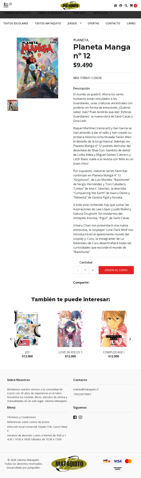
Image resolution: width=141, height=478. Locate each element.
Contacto (113, 23)
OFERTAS (93, 23)
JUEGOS (72, 23)
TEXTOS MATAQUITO (48, 23)
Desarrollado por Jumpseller (23, 467)
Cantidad (85, 262)
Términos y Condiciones (21, 417)
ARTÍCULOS (101, 13)
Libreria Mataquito (17, 13)
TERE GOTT (80, 13)
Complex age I (113, 352)
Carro (131, 23)
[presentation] (11, 339)
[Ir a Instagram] (10, 4)
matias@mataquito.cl (85, 389)
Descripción (81, 88)
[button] (115, 5)
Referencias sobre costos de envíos (28, 422)
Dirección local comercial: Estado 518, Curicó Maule (37, 428)
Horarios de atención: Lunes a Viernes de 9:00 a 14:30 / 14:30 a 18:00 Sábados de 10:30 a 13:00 (36, 437)
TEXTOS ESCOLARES (15, 23)
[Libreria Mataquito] (70, 5)
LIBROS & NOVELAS (50, 13)
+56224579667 (82, 394)
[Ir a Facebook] (75, 418)
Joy (27, 352)
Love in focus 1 (70, 352)
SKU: (76, 78)
